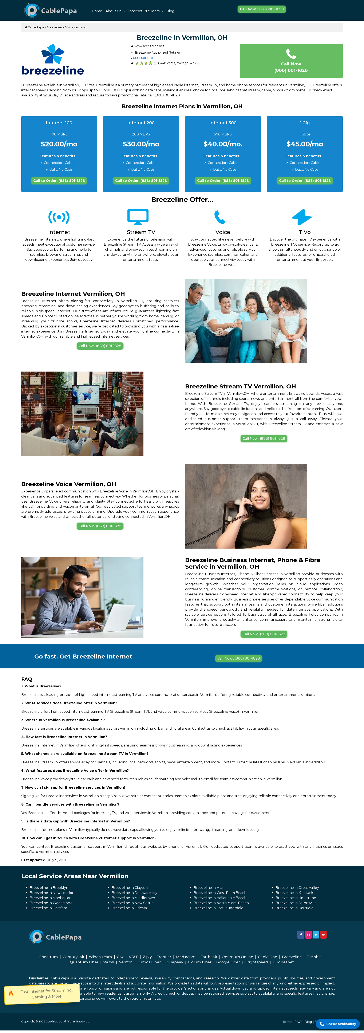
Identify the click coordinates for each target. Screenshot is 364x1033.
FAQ (298, 1022)
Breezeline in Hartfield (295, 908)
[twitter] (316, 934)
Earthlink (209, 957)
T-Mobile (315, 957)
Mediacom (186, 957)
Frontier (164, 957)
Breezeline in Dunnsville (296, 903)
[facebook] (300, 935)
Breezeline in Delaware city (134, 893)
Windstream (100, 957)
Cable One (267, 957)
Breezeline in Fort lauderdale (218, 908)
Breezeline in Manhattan (50, 898)
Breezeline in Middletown (133, 898)
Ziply (147, 957)
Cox (120, 957)
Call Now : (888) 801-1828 (100, 346)
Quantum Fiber (84, 962)
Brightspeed (256, 962)
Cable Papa (35, 27)
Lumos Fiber (149, 962)
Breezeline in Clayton (130, 888)
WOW (108, 962)
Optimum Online (237, 957)
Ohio (67, 27)
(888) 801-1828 (143, 57)
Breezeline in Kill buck (294, 893)
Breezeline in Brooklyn (49, 888)
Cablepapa (54, 1021)
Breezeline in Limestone (296, 898)
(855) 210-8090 (262, 9)
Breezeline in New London (52, 893)
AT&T (133, 957)
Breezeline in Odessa (129, 908)
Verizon (126, 962)
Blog (170, 11)
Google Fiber (228, 962)
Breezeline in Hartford (48, 908)
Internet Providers (144, 11)
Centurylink (73, 957)
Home (97, 11)
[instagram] (308, 935)
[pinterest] (323, 935)
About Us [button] (114, 11)
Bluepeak (174, 962)
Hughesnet (283, 962)
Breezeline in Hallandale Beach (220, 898)
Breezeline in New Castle (133, 903)
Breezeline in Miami (210, 888)
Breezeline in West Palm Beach (220, 893)
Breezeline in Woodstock (51, 903)
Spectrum (48, 957)
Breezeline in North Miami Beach (221, 903)
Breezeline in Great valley (297, 888)
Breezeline (54, 27)
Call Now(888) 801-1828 (291, 67)
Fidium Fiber (199, 962)
